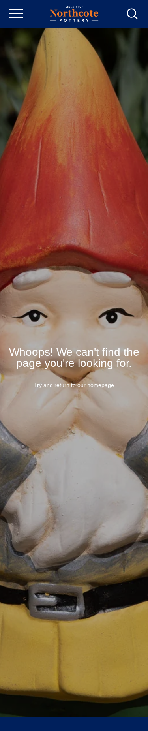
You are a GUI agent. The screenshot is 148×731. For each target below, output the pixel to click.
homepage (100, 385)
